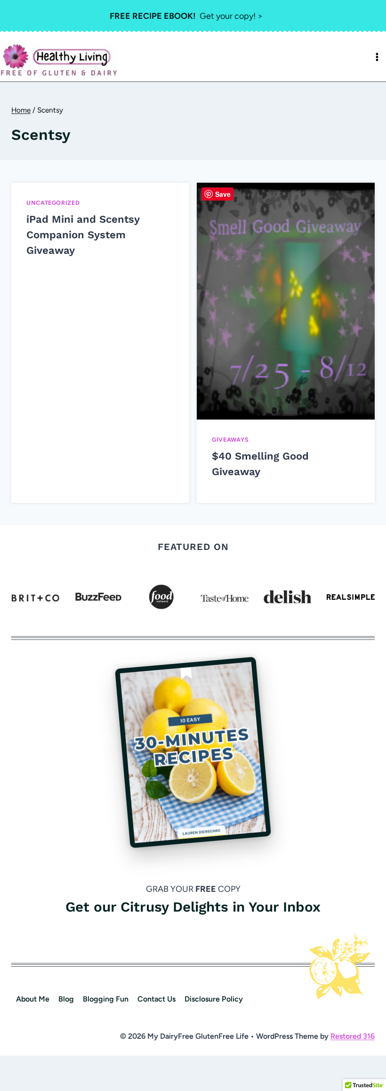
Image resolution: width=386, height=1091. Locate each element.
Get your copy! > (186, 16)
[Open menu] (377, 57)
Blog (66, 998)
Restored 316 (352, 1036)
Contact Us (156, 998)
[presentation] (286, 301)
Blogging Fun (106, 998)
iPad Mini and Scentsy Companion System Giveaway (82, 234)
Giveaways (230, 439)
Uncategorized (53, 202)
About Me (32, 998)
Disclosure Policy (214, 998)
